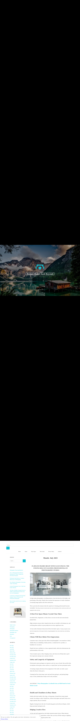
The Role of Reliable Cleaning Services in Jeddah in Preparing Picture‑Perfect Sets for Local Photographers (17, 592)
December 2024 (13, 677)
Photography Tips (13, 632)
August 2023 (12, 706)
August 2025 (12, 662)
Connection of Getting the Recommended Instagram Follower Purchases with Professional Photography (17, 597)
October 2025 (12, 658)
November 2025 (13, 656)
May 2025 (12, 667)
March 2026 (12, 651)
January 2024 (12, 697)
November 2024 (13, 678)
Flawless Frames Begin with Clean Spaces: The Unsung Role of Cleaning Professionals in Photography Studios (50, 568)
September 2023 (13, 705)
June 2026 (12, 647)
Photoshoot (12, 634)
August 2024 (12, 684)
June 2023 (12, 710)
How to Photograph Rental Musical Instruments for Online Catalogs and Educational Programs (16, 574)
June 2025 (12, 665)
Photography (12, 628)
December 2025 (13, 654)
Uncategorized (12, 638)
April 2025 (12, 669)
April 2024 (12, 692)
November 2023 (13, 701)
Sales (11, 636)
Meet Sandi (42, 551)
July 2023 (11, 708)
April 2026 (12, 649)
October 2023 (12, 703)
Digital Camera (12, 624)
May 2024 (12, 690)
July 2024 (11, 686)
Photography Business (14, 630)
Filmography (12, 626)
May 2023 (12, 712)
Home (19, 551)
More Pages (33, 551)
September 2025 (13, 660)
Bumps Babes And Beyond (40, 274)
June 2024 (12, 688)
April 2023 (12, 714)
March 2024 (12, 693)
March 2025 (12, 671)
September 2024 (13, 682)
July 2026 (11, 645)
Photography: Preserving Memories (16, 570)
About (26, 551)
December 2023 (13, 699)
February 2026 (12, 652)
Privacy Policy (51, 551)
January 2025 (12, 675)
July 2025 (11, 664)
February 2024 (12, 695)
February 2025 (12, 673)
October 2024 (12, 680)
